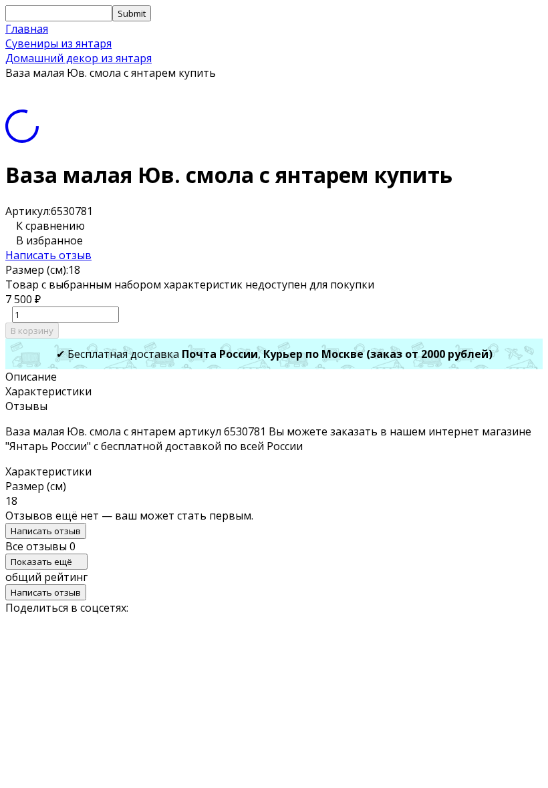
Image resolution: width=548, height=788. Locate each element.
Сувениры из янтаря (58, 43)
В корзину (32, 331)
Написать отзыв (48, 255)
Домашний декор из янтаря (78, 58)
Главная (26, 28)
